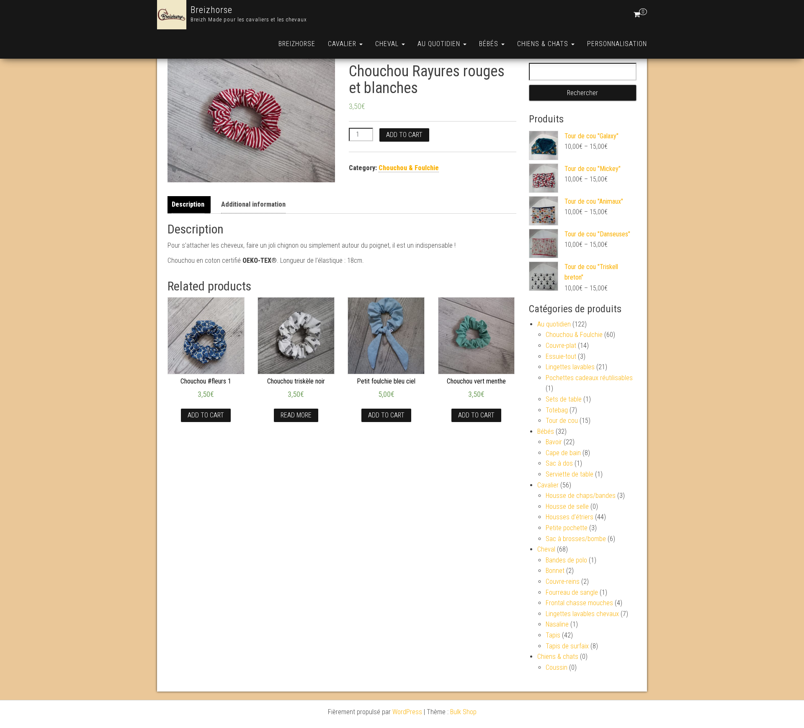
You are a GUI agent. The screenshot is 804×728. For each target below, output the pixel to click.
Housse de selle (567, 506)
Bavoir (554, 442)
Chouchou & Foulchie (409, 168)
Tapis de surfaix (567, 646)
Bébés (489, 44)
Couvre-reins (563, 582)
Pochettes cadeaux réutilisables (589, 378)
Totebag (557, 410)
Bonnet (555, 571)
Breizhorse (211, 10)
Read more (296, 415)
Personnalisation (617, 44)
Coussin (556, 667)
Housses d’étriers (569, 517)
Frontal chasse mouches (579, 603)
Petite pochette (567, 528)
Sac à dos (559, 463)
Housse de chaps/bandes (581, 496)
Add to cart (404, 135)
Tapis (553, 635)
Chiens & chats (543, 44)
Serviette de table (569, 474)
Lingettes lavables (570, 367)
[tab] (190, 205)
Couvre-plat (561, 346)
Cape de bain (563, 453)
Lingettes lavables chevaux (582, 614)
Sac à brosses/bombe (576, 539)
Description (188, 204)
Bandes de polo (566, 560)
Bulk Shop (463, 712)
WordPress (407, 712)
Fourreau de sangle (572, 592)
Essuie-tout (561, 356)
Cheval (388, 44)
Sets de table (564, 399)
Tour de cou (562, 421)
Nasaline (557, 624)
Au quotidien (439, 44)
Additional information (253, 204)
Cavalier (343, 44)
